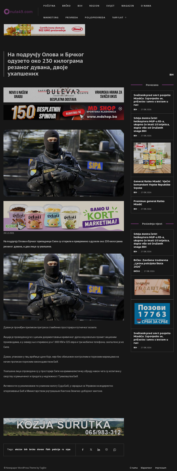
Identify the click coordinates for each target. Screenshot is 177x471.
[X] (90, 449)
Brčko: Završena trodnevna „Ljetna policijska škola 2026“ (151, 263)
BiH (172, 74)
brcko (32, 449)
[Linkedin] (98, 449)
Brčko (137, 271)
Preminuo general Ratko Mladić (149, 202)
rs (63, 449)
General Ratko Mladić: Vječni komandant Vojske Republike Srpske (152, 184)
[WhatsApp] (114, 449)
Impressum (160, 467)
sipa (68, 449)
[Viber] (106, 449)
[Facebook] (82, 449)
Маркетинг (146, 467)
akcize (18, 449)
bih (25, 449)
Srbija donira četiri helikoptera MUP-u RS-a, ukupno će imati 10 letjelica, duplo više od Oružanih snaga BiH (152, 124)
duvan (40, 449)
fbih (48, 449)
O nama (134, 467)
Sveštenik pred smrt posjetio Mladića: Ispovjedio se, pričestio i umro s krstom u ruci (152, 99)
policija (56, 449)
